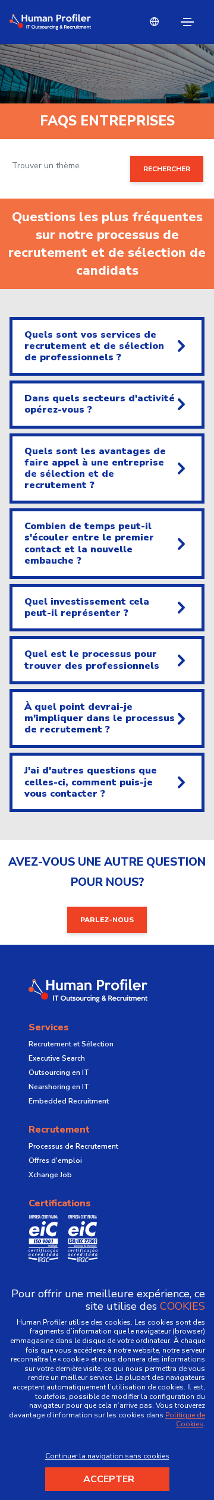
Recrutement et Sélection (71, 1044)
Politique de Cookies (185, 1419)
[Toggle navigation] (187, 22)
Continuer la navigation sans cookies (107, 1456)
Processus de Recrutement (73, 1146)
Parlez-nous (107, 919)
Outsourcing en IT (59, 1072)
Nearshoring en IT (59, 1087)
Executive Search (57, 1058)
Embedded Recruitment (69, 1101)
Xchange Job (50, 1175)
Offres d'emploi (55, 1160)
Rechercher (166, 169)
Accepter (108, 1479)
